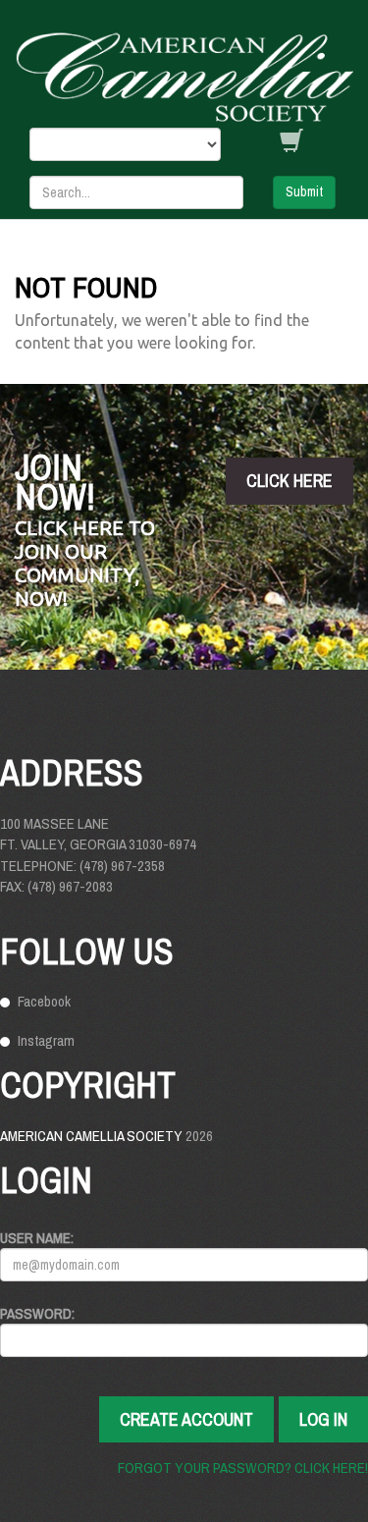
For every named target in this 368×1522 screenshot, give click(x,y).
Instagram (46, 1040)
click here (289, 480)
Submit (304, 191)
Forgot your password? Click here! (243, 1467)
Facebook (44, 1001)
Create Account (186, 1419)
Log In (323, 1419)
